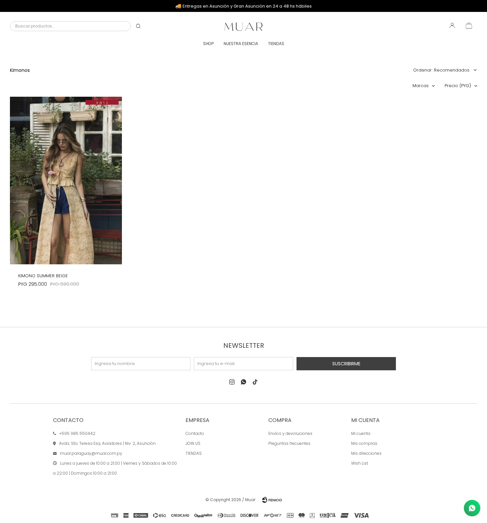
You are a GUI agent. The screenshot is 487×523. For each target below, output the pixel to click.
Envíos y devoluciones (290, 433)
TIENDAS (194, 453)
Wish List (359, 463)
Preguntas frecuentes (289, 443)
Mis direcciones (366, 453)
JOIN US (193, 443)
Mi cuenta (360, 433)
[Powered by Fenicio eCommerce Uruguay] (272, 500)
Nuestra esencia (241, 43)
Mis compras (364, 443)
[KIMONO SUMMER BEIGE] (66, 180)
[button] (138, 26)
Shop (208, 43)
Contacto (195, 433)
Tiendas (276, 43)
